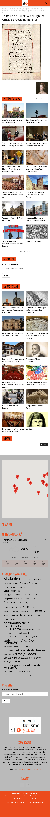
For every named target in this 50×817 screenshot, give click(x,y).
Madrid (7, 615)
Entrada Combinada (30, 793)
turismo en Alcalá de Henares (19, 641)
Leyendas (30, 611)
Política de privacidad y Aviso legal (31, 802)
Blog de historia (30, 798)
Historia (28, 606)
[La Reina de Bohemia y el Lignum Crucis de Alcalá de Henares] (21, 80)
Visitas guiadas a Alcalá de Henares (22, 658)
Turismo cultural (16, 633)
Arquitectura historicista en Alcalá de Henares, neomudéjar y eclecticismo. (12, 122)
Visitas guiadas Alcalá (12, 661)
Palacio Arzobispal (9, 619)
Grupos (18, 607)
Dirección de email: (10, 264)
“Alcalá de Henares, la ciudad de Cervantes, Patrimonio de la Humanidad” (12, 310)
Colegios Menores (12, 591)
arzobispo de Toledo (11, 583)
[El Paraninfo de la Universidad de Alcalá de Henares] (13, 419)
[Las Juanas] (37, 419)
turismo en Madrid (11, 646)
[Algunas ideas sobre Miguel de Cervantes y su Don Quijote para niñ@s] (37, 298)
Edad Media (20, 603)
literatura (40, 611)
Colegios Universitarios (15, 594)
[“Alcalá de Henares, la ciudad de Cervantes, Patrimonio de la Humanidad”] (13, 298)
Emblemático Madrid (33, 241)
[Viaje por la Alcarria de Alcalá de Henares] (13, 208)
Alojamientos (18, 798)
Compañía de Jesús (35, 595)
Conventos (19, 598)
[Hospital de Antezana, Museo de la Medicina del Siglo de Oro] (13, 349)
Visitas (7, 654)
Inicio (4, 9)
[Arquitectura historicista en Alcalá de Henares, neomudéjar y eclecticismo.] (13, 110)
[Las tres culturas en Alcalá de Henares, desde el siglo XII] (37, 372)
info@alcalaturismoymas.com (30, 769)
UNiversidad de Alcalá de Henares (24, 650)
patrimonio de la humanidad (17, 624)
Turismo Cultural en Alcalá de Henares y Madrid (21, 637)
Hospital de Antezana (11, 611)
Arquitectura (38, 579)
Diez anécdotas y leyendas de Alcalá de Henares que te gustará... (37, 335)
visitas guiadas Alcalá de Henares (22, 666)
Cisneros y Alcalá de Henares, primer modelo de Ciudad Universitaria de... (36, 169)
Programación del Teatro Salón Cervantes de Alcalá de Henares (13, 384)
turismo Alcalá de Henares (31, 629)
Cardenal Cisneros (28, 583)
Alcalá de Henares (18, 579)
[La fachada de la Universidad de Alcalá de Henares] (13, 323)
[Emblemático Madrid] (37, 231)
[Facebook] (22, 785)
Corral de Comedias (31, 599)
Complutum (8, 598)
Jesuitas (23, 611)
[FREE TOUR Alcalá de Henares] (13, 396)
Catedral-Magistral (9, 587)
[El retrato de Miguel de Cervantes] (37, 349)
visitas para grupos (28, 675)
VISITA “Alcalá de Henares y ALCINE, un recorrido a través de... (12, 194)
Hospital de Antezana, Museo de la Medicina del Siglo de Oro (13, 361)
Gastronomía (9, 607)
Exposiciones (30, 603)
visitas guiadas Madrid (12, 675)
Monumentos (28, 615)
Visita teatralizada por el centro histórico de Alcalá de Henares (12, 243)
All (37, 99)
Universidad (26, 646)
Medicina (15, 615)
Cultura (9, 602)
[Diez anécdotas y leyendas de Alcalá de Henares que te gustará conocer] (37, 323)
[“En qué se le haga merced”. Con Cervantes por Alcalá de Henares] (13, 133)
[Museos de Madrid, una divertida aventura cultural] (37, 208)
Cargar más (24, 251)
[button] (3, 3)
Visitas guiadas (24, 654)
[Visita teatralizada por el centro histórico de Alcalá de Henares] (13, 231)
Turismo (15, 629)
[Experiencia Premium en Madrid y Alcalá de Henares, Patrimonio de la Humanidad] (13, 157)
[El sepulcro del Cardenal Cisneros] (37, 396)
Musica (40, 615)
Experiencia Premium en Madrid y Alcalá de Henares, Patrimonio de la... (12, 169)
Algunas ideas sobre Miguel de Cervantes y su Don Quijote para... (36, 310)
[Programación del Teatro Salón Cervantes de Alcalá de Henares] (13, 372)
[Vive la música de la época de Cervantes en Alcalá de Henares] (37, 133)
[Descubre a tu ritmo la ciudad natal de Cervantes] (37, 110)
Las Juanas (30, 429)
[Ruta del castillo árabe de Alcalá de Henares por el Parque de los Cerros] (37, 182)
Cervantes (22, 587)
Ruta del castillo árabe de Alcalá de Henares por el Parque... (35, 194)
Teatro (6, 629)
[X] (28, 785)
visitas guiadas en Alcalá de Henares (17, 671)
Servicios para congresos (13, 796)
